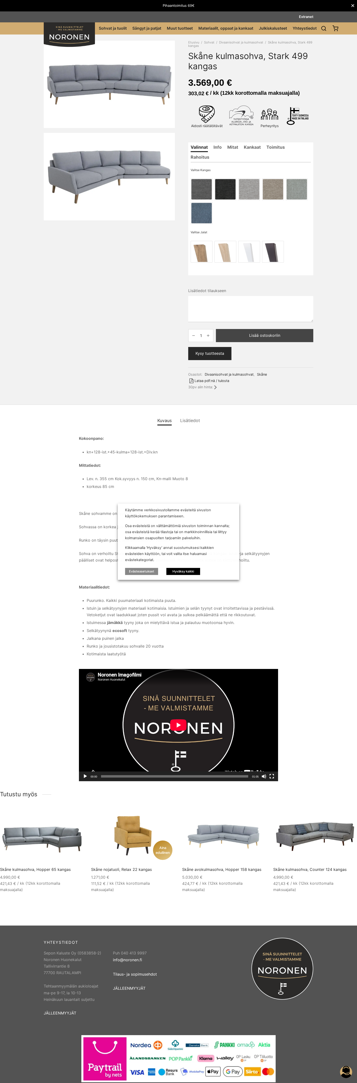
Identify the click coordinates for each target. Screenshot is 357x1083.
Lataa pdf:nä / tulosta (212, 381)
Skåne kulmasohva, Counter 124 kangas (310, 869)
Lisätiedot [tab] (190, 420)
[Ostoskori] (335, 28)
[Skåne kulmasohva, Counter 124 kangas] (315, 836)
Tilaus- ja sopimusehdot (135, 974)
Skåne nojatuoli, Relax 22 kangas (121, 869)
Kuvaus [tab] (164, 420)
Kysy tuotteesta (210, 353)
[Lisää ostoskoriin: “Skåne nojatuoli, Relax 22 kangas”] (166, 816)
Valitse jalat (199, 232)
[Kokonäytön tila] (271, 776)
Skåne (262, 374)
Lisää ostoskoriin (264, 335)
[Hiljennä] (264, 776)
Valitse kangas (201, 170)
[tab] (199, 147)
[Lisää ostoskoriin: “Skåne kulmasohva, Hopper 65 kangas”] (75, 816)
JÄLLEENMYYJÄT (60, 1013)
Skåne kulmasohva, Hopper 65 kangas (35, 869)
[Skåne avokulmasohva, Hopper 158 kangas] (224, 835)
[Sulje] (353, 6)
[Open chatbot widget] (346, 1072)
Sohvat (209, 42)
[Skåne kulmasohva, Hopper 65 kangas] (42, 835)
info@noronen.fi (127, 959)
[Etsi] (324, 28)
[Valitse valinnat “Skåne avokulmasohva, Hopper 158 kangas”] (257, 816)
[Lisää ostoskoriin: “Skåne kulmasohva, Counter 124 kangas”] (348, 816)
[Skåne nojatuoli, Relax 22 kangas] (133, 835)
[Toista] (85, 776)
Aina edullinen (163, 850)
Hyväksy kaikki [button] (183, 571)
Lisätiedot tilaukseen (207, 290)
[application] (178, 725)
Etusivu (193, 42)
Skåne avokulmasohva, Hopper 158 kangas (221, 869)
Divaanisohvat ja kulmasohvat (241, 42)
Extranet (306, 17)
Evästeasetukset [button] (141, 571)
